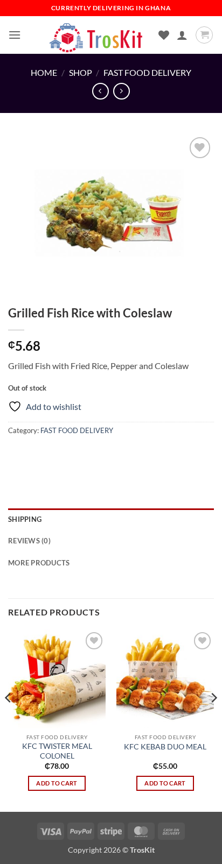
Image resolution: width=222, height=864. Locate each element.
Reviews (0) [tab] (29, 540)
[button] (14, 35)
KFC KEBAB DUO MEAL (165, 746)
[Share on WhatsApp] (18, 455)
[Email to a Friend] (76, 455)
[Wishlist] (163, 35)
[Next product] (100, 91)
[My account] (182, 35)
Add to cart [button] (57, 783)
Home (44, 72)
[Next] (213, 719)
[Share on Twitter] (57, 455)
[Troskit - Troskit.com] (96, 35)
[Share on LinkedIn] (115, 455)
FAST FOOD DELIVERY (147, 72)
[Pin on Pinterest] (96, 455)
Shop (80, 72)
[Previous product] (121, 91)
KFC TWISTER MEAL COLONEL (57, 751)
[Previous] (8, 719)
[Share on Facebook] (37, 455)
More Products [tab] (39, 562)
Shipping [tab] (24, 519)
